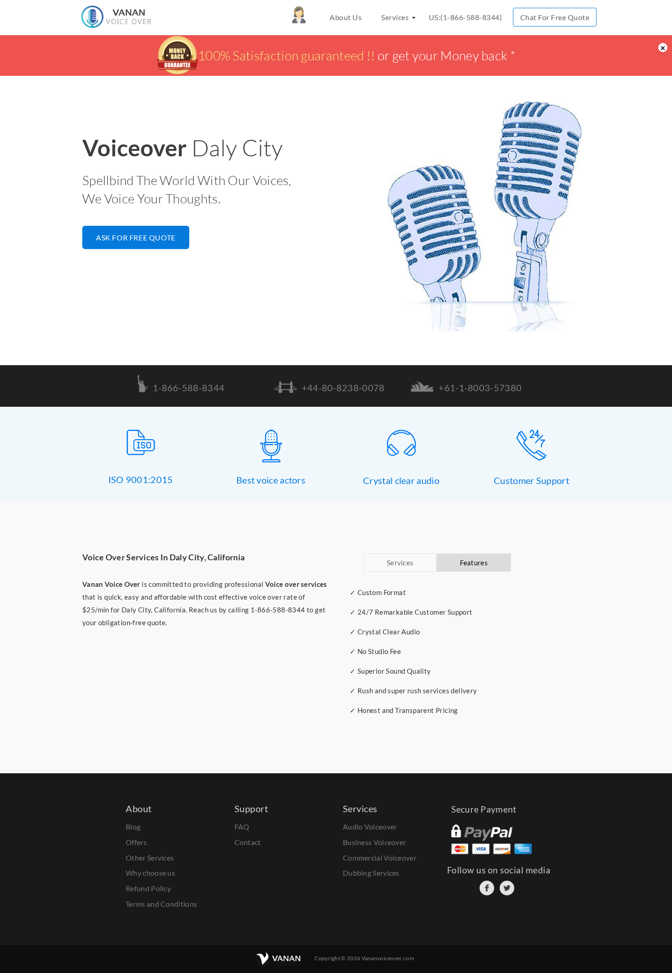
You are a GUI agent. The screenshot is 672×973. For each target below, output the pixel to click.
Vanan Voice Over (111, 584)
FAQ (242, 826)
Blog (133, 826)
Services (395, 17)
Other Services (150, 857)
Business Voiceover (374, 842)
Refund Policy (148, 888)
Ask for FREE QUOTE (136, 237)
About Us (346, 17)
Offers (136, 842)
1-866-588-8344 (278, 610)
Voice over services (296, 584)
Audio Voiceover (370, 826)
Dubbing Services (371, 872)
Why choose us (150, 872)
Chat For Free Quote (555, 17)
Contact (248, 842)
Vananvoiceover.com (388, 958)
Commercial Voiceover (379, 857)
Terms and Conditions (161, 903)
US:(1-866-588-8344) (465, 17)
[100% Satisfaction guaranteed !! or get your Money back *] (336, 71)
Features (473, 562)
